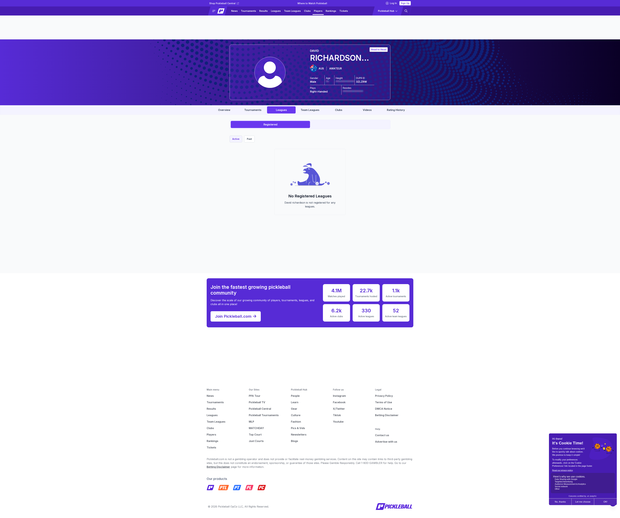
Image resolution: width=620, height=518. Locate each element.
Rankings (331, 11)
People (295, 395)
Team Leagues (292, 11)
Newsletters (298, 434)
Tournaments (248, 11)
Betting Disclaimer (386, 415)
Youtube (338, 421)
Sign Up (405, 3)
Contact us (382, 435)
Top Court (255, 434)
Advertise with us (386, 441)
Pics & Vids (298, 428)
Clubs (307, 11)
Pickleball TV (257, 402)
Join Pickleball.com (233, 316)
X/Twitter (339, 408)
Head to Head (378, 49)
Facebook (339, 402)
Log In (393, 3)
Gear (294, 408)
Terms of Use (383, 402)
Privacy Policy (384, 395)
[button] (219, 11)
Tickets (343, 11)
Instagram (339, 395)
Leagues (276, 11)
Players (318, 11)
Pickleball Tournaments (264, 415)
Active (235, 139)
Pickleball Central (260, 408)
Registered (270, 124)
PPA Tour (254, 395)
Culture (295, 415)
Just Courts (256, 441)
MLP (251, 421)
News (234, 11)
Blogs (294, 441)
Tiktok (337, 415)
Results (263, 11)
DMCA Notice (383, 408)
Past (249, 139)
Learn (294, 402)
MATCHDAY (256, 428)
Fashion (296, 421)
